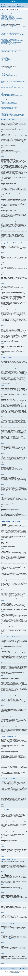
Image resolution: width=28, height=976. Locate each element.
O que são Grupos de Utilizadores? (7, 69)
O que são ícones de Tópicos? (6, 63)
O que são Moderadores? (5, 68)
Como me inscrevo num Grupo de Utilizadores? (9, 70)
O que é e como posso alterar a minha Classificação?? (10, 33)
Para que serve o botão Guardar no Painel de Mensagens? (11, 49)
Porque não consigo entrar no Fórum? (7, 17)
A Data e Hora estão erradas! (6, 27)
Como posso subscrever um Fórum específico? (9, 102)
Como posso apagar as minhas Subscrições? (9, 103)
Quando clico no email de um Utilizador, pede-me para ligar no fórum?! (13, 34)
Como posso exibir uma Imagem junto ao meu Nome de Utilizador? (12, 32)
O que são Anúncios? (4, 60)
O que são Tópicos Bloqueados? (6, 62)
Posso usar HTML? (4, 56)
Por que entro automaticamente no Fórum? (8, 20)
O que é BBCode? (4, 55)
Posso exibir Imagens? (5, 58)
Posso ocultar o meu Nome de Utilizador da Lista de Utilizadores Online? (13, 26)
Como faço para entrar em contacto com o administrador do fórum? (12, 115)
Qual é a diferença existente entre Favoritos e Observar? (11, 99)
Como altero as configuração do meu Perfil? (8, 25)
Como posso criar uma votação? (6, 41)
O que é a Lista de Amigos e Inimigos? (7, 86)
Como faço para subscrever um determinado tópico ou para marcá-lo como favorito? (14, 101)
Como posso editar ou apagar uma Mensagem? (9, 39)
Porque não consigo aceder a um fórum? (8, 44)
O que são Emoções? (4, 57)
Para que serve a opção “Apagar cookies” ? (8, 21)
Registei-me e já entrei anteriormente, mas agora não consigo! (11, 18)
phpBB (11, 971)
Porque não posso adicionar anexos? (7, 45)
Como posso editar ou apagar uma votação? (8, 43)
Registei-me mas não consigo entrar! (7, 16)
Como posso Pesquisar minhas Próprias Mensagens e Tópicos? (12, 95)
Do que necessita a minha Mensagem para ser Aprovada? (11, 50)
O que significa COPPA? (5, 14)
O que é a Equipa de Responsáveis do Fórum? (9, 75)
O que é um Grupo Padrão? (5, 74)
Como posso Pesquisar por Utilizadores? (8, 94)
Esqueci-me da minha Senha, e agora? (7, 19)
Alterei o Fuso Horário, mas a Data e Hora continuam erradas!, (12, 28)
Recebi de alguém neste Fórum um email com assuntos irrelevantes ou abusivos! (13, 82)
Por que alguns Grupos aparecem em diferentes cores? (10, 73)
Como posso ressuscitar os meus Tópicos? (8, 51)
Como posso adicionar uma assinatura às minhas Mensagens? (12, 40)
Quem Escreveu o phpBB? (5, 112)
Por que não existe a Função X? (6, 113)
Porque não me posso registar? (6, 15)
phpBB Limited (5, 928)
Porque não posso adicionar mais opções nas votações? (11, 42)
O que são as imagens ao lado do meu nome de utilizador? (11, 31)
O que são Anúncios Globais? (6, 59)
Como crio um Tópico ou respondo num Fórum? (9, 38)
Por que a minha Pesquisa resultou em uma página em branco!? (12, 93)
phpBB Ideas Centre (13, 938)
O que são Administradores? (6, 67)
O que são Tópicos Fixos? (5, 61)
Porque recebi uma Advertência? (6, 46)
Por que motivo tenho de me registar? (7, 13)
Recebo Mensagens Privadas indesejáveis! (8, 80)
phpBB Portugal (16, 972)
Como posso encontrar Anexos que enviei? (8, 108)
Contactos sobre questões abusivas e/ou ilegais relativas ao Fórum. (12, 114)
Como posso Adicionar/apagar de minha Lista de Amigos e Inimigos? (12, 87)
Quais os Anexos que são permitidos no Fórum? (9, 107)
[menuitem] (3, 4)
